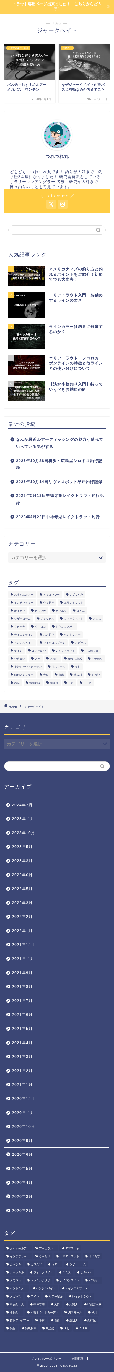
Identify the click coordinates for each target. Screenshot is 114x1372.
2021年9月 (22, 973)
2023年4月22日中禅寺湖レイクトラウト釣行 (58, 517)
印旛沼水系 (75, 658)
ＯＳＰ (87, 682)
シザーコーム (22, 618)
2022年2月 (22, 917)
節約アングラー (23, 674)
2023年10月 (23, 833)
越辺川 (78, 674)
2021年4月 (22, 1043)
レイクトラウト (65, 650)
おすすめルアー (23, 594)
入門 (37, 658)
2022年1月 (22, 931)
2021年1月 (22, 1085)
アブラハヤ (76, 594)
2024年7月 (22, 805)
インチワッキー (23, 602)
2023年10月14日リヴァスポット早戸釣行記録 (59, 482)
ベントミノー (72, 634)
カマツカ (40, 610)
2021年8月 (22, 987)
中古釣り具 (92, 650)
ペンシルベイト (23, 642)
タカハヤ (19, 626)
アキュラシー (51, 594)
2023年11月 (23, 819)
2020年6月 (22, 1154)
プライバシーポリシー (46, 1358)
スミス (97, 618)
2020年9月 (22, 1141)
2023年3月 (22, 861)
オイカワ (19, 610)
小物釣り (97, 658)
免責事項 (77, 1358)
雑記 (17, 682)
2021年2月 (22, 1071)
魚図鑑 (54, 682)
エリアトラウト (73, 602)
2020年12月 (23, 1099)
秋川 (78, 666)
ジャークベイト (73, 618)
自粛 (61, 674)
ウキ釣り (48, 602)
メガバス (80, 642)
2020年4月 (22, 1183)
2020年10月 (23, 1127)
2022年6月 (22, 875)
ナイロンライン (23, 634)
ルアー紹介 (39, 650)
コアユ (80, 610)
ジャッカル (47, 618)
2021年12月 (23, 945)
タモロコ (40, 626)
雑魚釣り (34, 682)
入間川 (54, 658)
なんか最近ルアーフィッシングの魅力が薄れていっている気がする (59, 443)
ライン (18, 650)
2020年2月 (22, 1211)
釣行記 (96, 674)
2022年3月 (22, 903)
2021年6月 (22, 1015)
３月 (71, 682)
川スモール (58, 666)
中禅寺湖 (19, 658)
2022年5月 (22, 889)
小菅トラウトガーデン (28, 666)
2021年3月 (22, 1057)
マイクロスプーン (54, 642)
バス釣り (48, 634)
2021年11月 (23, 959)
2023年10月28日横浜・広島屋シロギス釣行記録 (59, 464)
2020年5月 (22, 1169)
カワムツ (61, 610)
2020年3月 (22, 1196)
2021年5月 (22, 1029)
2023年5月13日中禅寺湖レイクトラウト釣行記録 (60, 499)
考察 (46, 674)
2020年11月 (23, 1113)
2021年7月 (22, 1001)
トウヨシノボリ (65, 626)
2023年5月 (22, 847)
